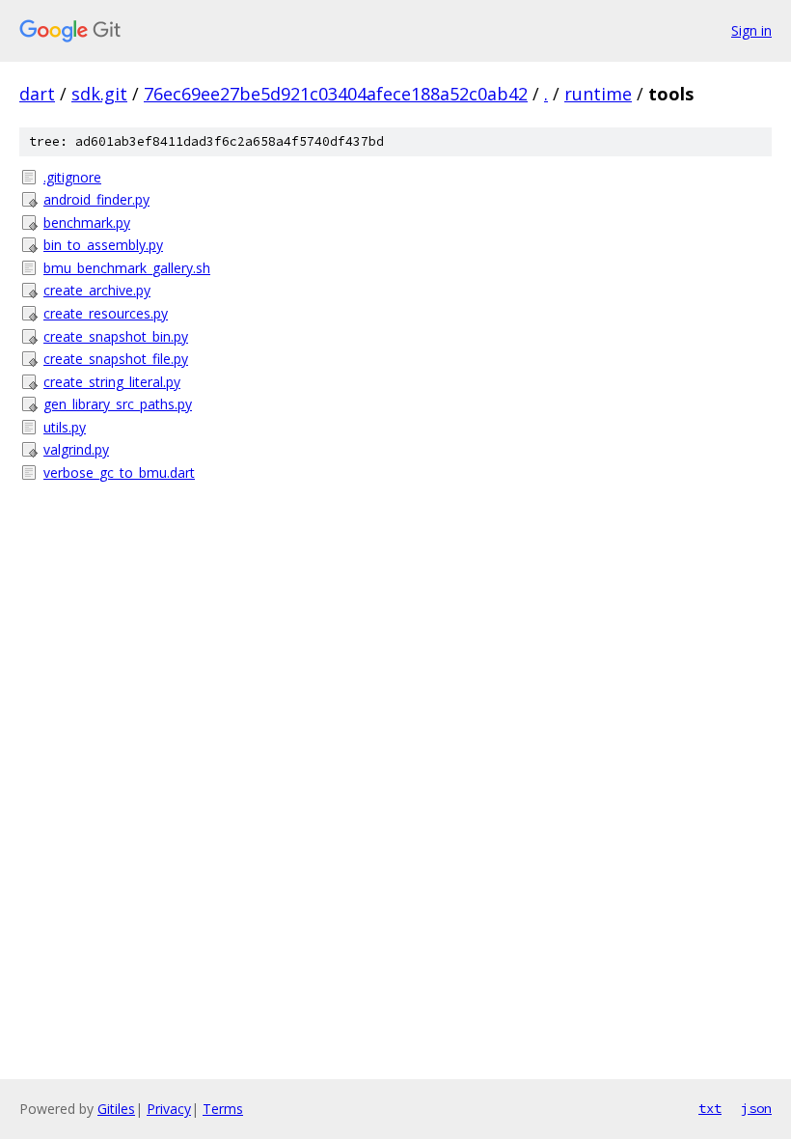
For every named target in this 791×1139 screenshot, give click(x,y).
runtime (598, 93)
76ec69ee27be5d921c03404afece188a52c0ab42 (336, 93)
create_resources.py (105, 313)
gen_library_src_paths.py (117, 404)
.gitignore (72, 177)
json (756, 1108)
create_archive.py (96, 290)
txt (710, 1108)
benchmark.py (86, 222)
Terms (223, 1108)
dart (37, 93)
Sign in (751, 30)
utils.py (64, 427)
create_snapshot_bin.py (115, 336)
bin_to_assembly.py (103, 245)
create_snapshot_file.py (115, 358)
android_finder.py (96, 199)
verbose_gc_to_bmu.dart (119, 472)
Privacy (169, 1108)
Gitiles (116, 1108)
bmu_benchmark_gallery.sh (126, 268)
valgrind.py (76, 449)
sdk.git (99, 93)
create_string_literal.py (111, 382)
